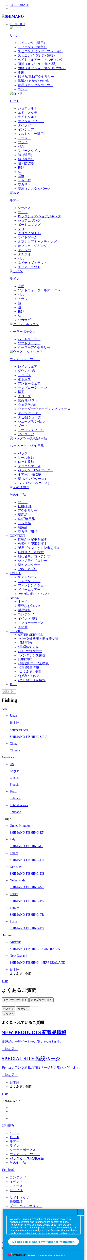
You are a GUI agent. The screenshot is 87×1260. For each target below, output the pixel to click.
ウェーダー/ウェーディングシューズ (44, 409)
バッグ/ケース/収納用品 (27, 1158)
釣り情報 (8, 1170)
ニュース (16, 1186)
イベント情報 (27, 618)
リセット (23, 1008)
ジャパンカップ (29, 581)
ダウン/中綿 (26, 371)
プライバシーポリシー (26, 1206)
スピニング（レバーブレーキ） (40, 51)
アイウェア (26, 434)
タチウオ (24, 254)
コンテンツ (26, 614)
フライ (23, 142)
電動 (21, 72)
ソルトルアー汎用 (31, 133)
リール (14, 1133)
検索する (8, 1008)
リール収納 (26, 457)
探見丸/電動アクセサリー (36, 76)
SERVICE (16, 631)
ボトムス (24, 379)
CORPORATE (19, 5)
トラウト (24, 138)
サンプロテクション (32, 387)
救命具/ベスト (28, 400)
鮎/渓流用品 (26, 519)
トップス (24, 375)
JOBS (13, 684)
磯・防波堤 (26, 163)
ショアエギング (29, 220)
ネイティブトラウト (32, 262)
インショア (26, 129)
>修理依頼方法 (28, 647)
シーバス (24, 207)
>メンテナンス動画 (32, 655)
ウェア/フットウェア (25, 1154)
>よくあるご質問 (30, 671)
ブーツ (23, 425)
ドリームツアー (29, 589)
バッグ (23, 453)
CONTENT (17, 535)
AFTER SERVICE (30, 634)
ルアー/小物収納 (29, 474)
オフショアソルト (31, 121)
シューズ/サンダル (31, 421)
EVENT (15, 573)
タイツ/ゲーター (29, 413)
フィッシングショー (32, 585)
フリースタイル (29, 150)
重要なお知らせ (29, 606)
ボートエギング (29, 224)
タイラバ (24, 125)
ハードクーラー (29, 339)
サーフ (23, 212)
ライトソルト (27, 117)
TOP (5, 981)
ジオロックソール (31, 430)
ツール (23, 502)
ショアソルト (27, 108)
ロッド (14, 1137)
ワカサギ (24, 184)
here (26, 1224)
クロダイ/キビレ (29, 233)
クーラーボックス (23, 1150)
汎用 (21, 286)
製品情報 (24, 610)
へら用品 (24, 523)
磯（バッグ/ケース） (33, 478)
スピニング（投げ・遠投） (37, 55)
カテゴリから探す (41, 999)
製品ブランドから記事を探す (39, 548)
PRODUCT (17, 24)
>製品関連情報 (28, 667)
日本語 (14, 969)
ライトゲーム (27, 237)
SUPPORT (25, 659)
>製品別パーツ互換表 (33, 663)
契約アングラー (29, 565)
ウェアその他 (27, 404)
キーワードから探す (15, 999)
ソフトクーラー (29, 343)
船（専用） (26, 159)
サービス (16, 1190)
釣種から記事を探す (32, 539)
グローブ (24, 396)
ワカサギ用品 (27, 531)
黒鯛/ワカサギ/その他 (33, 81)
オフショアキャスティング (37, 241)
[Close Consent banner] (80, 1212)
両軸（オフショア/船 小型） (38, 64)
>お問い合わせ (28, 676)
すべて (23, 601)
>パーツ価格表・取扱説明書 (38, 638)
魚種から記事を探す (32, 543)
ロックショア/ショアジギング (39, 216)
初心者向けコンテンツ (34, 556)
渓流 (21, 176)
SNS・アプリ (27, 569)
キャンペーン (27, 577)
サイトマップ (19, 1197)
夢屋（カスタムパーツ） (35, 85)
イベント (16, 1181)
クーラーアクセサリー (34, 347)
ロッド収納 (26, 461)
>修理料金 (25, 642)
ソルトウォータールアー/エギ (39, 290)
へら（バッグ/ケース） (34, 483)
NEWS (14, 598)
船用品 (23, 527)
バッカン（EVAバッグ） (35, 470)
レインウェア (27, 366)
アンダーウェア (29, 383)
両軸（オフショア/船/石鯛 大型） (42, 68)
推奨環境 (16, 1201)
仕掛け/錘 (25, 506)
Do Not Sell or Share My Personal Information (43, 1241)
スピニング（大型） (32, 47)
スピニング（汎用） (32, 42)
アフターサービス (31, 622)
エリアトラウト (29, 267)
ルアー (14, 1141)
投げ (21, 167)
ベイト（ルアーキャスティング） (42, 59)
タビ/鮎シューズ (29, 417)
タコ (21, 229)
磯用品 (23, 514)
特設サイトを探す (31, 552)
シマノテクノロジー (32, 560)
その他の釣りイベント (34, 593)
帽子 (21, 392)
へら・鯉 (24, 180)
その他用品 (18, 1162)
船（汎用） (26, 155)
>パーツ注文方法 (30, 651)
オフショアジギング (32, 246)
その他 (23, 627)
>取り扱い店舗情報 (32, 680)
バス (21, 146)
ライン (14, 1145)
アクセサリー (27, 510)
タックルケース (29, 466)
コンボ (23, 89)
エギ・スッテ (27, 112)
